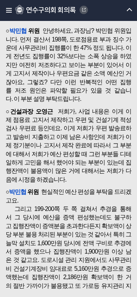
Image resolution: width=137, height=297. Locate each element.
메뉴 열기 (122, 10)
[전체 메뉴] (7, 10)
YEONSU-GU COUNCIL (84, 10)
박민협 (18, 30)
